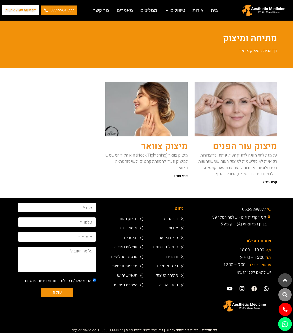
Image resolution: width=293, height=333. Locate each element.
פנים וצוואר (168, 237)
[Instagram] (242, 288)
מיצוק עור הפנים (245, 146)
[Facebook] (254, 288)
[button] (285, 294)
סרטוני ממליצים (124, 256)
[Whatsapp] (266, 288)
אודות (173, 227)
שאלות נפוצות (125, 246)
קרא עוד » (270, 182)
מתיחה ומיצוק (167, 275)
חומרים (172, 256)
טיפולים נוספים (165, 246)
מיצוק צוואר (164, 146)
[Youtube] (230, 288)
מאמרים (130, 237)
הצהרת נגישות (125, 284)
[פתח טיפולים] (167, 10)
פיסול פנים (128, 227)
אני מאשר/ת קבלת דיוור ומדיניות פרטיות (58, 280)
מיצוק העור (128, 218)
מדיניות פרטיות (124, 265)
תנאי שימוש (127, 275)
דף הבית (270, 51)
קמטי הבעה (168, 284)
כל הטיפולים (167, 265)
